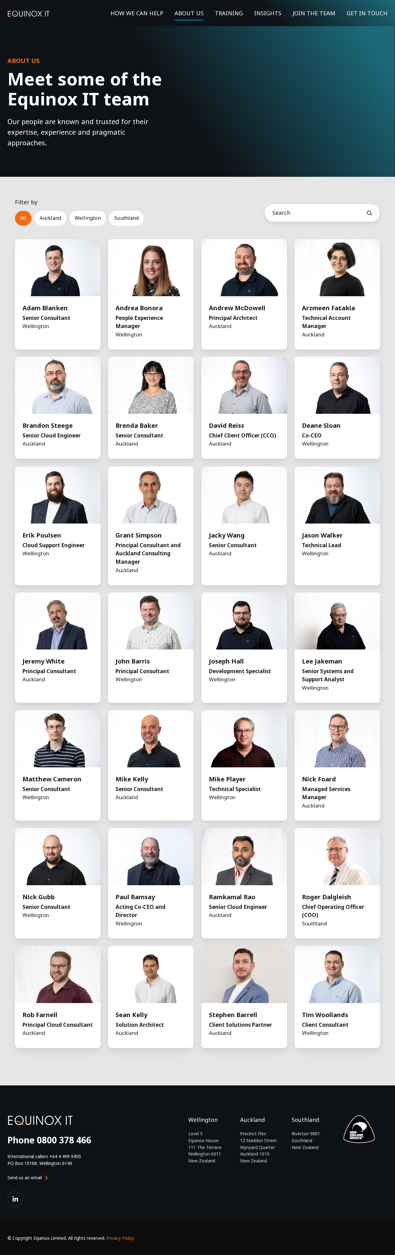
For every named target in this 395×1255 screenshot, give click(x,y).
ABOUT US (189, 13)
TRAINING (229, 13)
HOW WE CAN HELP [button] (137, 13)
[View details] (15, 1199)
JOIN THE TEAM (314, 13)
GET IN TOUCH (367, 13)
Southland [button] (126, 218)
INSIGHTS (267, 13)
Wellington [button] (88, 218)
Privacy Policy (120, 1238)
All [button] (23, 218)
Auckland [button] (50, 218)
